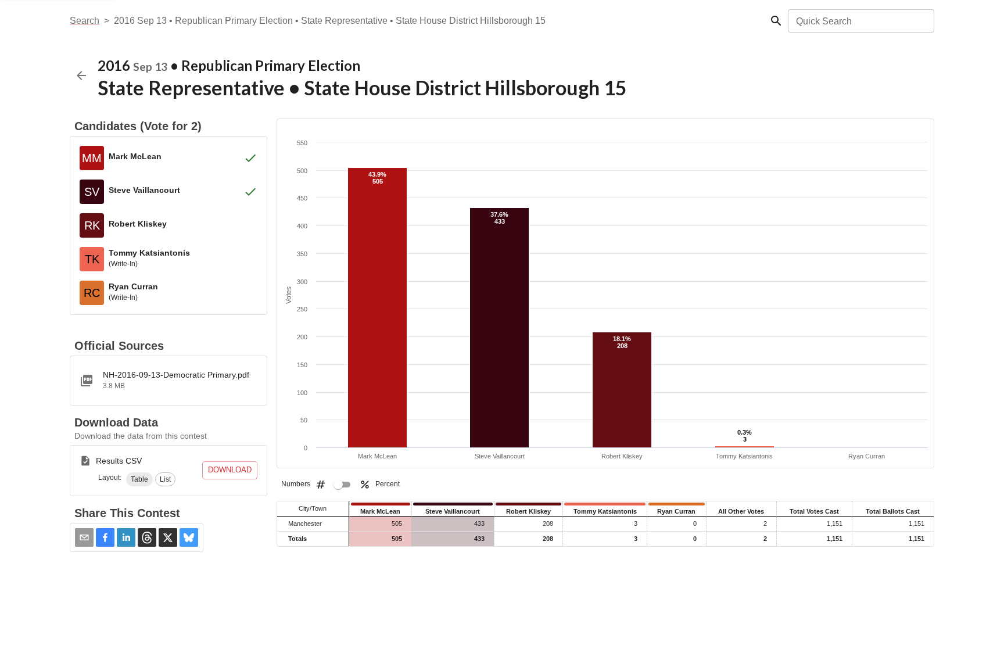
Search (84, 21)
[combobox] (860, 21)
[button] (139, 479)
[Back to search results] (81, 75)
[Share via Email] (84, 537)
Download (230, 469)
